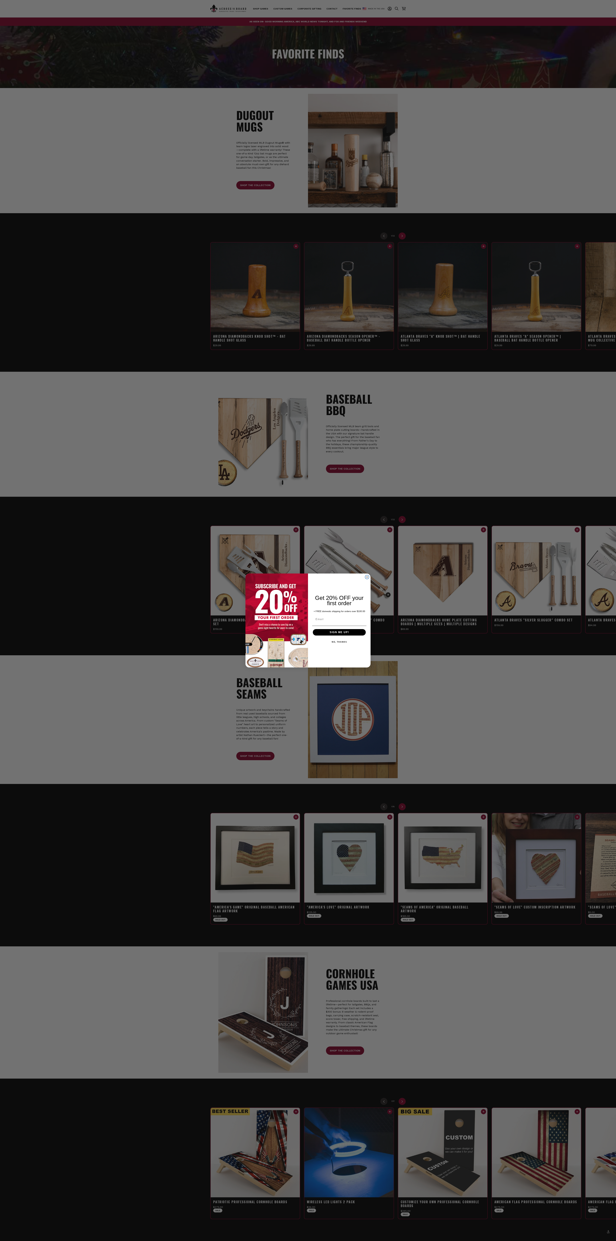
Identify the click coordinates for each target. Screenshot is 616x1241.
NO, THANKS (339, 642)
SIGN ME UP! (339, 632)
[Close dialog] (367, 577)
